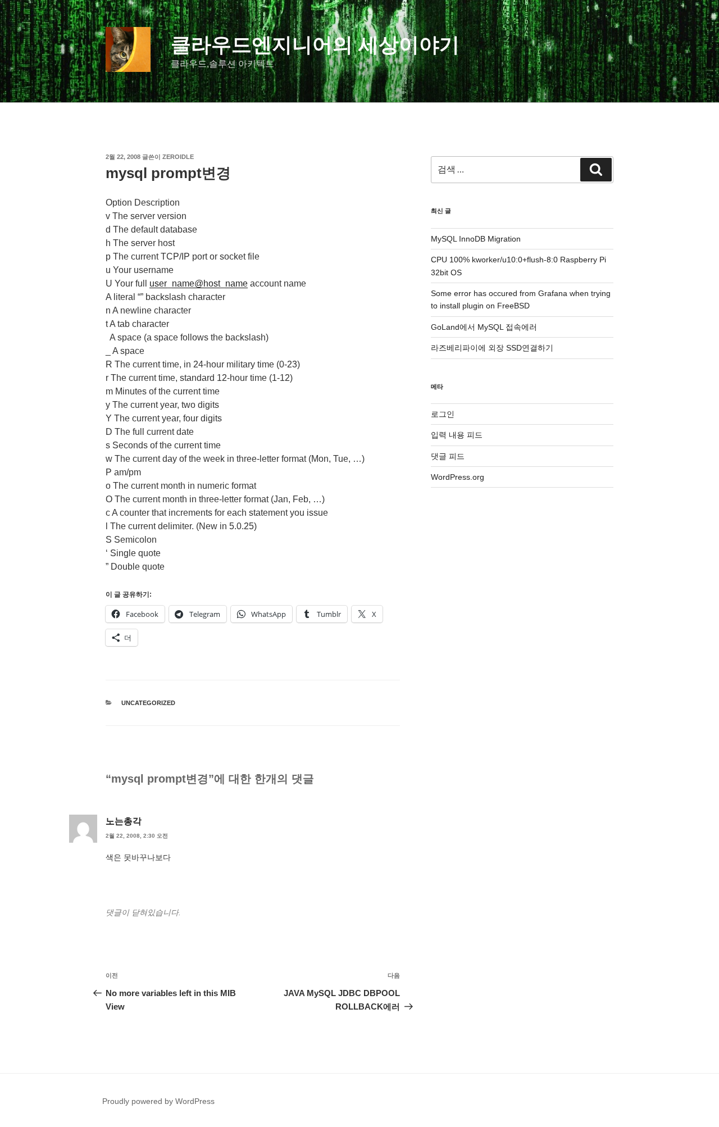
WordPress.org (457, 476)
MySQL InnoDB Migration (476, 238)
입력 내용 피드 (457, 434)
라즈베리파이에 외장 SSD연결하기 (492, 347)
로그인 (442, 414)
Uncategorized (148, 702)
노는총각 (124, 821)
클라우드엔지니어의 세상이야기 (315, 44)
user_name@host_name (198, 283)
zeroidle (178, 156)
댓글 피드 (448, 456)
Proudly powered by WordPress (158, 1101)
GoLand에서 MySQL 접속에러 (484, 326)
